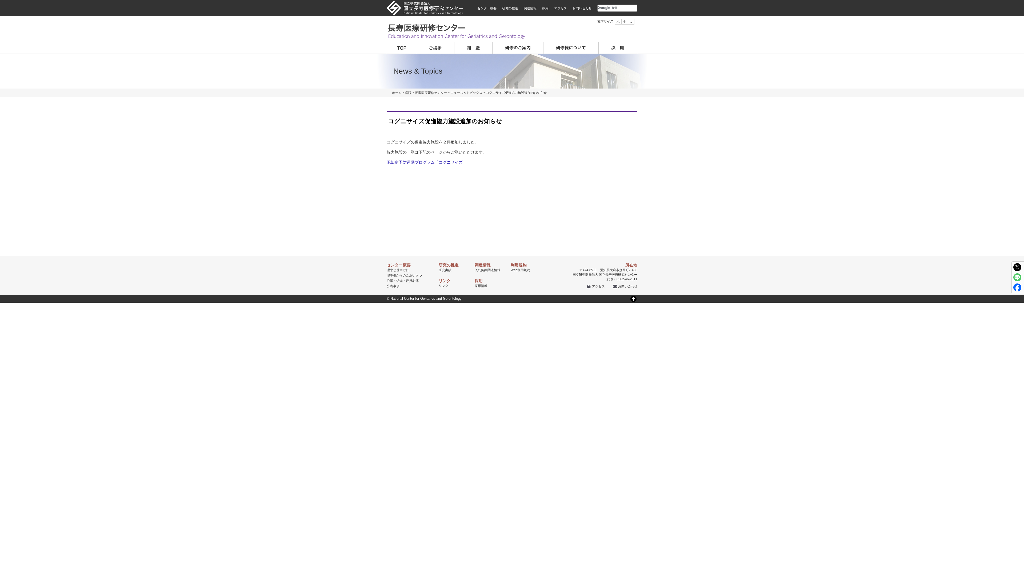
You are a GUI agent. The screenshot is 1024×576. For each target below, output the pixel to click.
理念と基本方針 (398, 270)
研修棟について (571, 48)
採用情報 (481, 286)
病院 (408, 93)
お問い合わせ (582, 8)
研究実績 (445, 270)
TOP (401, 48)
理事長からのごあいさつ (404, 275)
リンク (443, 286)
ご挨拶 (435, 48)
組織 (473, 48)
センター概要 (487, 8)
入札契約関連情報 (487, 270)
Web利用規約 (520, 270)
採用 (545, 8)
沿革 (390, 281)
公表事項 (393, 286)
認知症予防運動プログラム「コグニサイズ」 (427, 162)
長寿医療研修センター (431, 93)
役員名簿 (412, 281)
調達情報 (530, 8)
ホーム (397, 93)
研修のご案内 (518, 48)
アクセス (560, 8)
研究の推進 (510, 8)
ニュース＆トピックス (466, 93)
